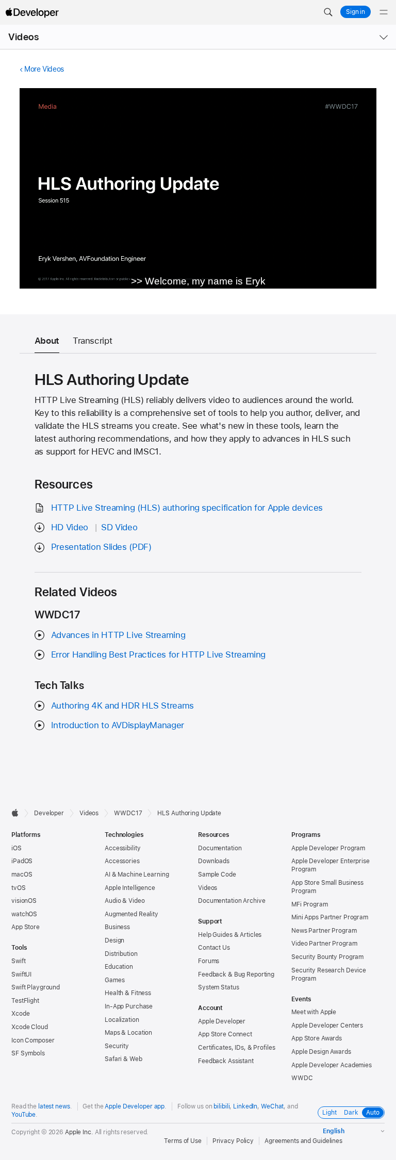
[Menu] (383, 12)
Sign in (355, 11)
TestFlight (25, 1000)
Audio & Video (124, 900)
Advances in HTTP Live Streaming (118, 635)
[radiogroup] (351, 1112)
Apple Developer (221, 1021)
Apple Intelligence (130, 888)
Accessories (122, 861)
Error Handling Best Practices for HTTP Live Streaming (158, 654)
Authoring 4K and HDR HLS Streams (122, 705)
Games (114, 980)
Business (117, 927)
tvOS (18, 888)
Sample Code (217, 874)
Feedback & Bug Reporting (236, 974)
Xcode (20, 1013)
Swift (18, 961)
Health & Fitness (128, 993)
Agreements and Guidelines (303, 1141)
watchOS (24, 914)
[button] (328, 12)
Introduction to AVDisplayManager (117, 725)
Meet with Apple (313, 1012)
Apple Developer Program (328, 848)
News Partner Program (324, 930)
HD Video (69, 527)
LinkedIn (245, 1106)
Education (119, 966)
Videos (23, 37)
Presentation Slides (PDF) (101, 547)
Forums (208, 961)
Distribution (121, 953)
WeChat (272, 1106)
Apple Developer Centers (327, 1025)
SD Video (119, 527)
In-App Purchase (129, 1006)
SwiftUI (21, 974)
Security (117, 1046)
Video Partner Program (324, 943)
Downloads (213, 861)
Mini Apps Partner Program (329, 917)
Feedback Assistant (226, 1061)
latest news (54, 1106)
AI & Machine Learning (137, 874)
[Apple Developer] (32, 12)
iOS (16, 848)
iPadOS (21, 861)
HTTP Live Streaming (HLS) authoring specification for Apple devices (187, 507)
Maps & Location (128, 1032)
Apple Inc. (79, 1132)
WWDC (302, 1078)
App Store (25, 927)
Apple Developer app (134, 1106)
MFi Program (309, 904)
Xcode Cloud (29, 1027)
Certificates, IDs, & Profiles (236, 1047)
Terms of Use (183, 1141)
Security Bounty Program (327, 957)
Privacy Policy (233, 1141)
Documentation (219, 848)
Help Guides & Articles (229, 934)
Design (114, 940)
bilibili (221, 1106)
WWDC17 (128, 813)
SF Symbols (28, 1053)
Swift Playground (35, 987)
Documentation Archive (231, 900)
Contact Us (214, 947)
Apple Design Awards (321, 1051)
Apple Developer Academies (331, 1065)
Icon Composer (32, 1040)
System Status (218, 987)
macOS (21, 874)
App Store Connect (225, 1034)
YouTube (23, 1114)
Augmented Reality (131, 914)
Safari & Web (123, 1059)
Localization (122, 1019)
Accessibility (122, 848)
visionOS (24, 900)
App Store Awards (316, 1038)
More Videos (44, 69)
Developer (49, 813)
